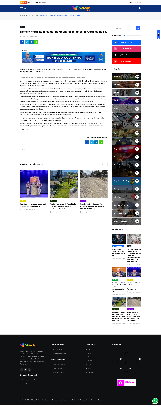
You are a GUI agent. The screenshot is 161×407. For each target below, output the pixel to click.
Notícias (30, 15)
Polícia (90, 361)
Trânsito (83, 201)
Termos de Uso (96, 400)
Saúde (90, 357)
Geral (36, 15)
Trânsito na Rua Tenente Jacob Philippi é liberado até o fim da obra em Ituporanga (92, 206)
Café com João (58, 349)
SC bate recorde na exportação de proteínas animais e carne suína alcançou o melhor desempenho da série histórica (134, 255)
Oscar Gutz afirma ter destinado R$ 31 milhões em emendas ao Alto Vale (119, 287)
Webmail (23, 400)
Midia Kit (24, 383)
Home (23, 15)
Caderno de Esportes (59, 353)
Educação (91, 372)
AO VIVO (23, 2)
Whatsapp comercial (28, 380)
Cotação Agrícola (58, 372)
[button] (102, 164)
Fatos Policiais (57, 368)
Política (115, 279)
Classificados (57, 376)
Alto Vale (53, 201)
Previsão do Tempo (59, 364)
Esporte (90, 349)
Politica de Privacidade (79, 400)
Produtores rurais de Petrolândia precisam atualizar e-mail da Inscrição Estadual (63, 206)
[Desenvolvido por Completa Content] (134, 400)
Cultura (23, 201)
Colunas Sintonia (118, 246)
